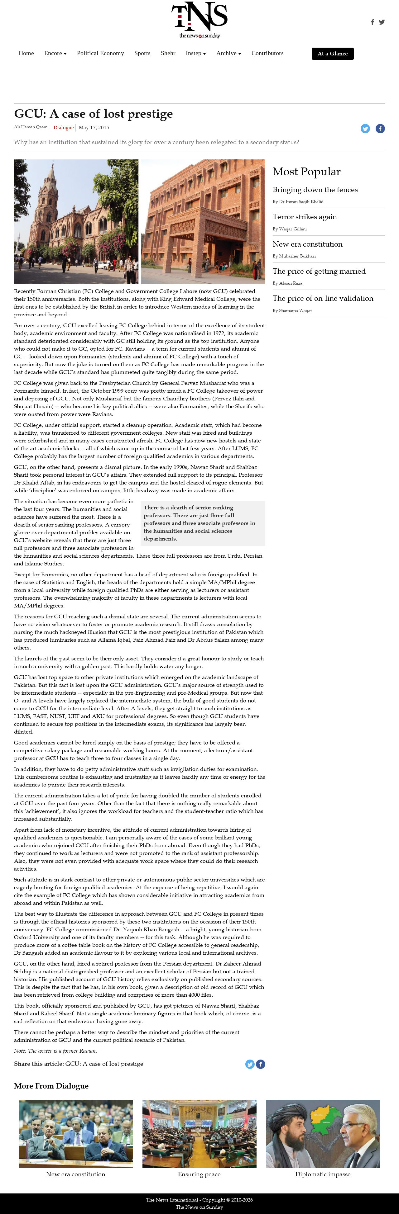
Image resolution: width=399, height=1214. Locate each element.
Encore (53, 53)
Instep (193, 53)
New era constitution (308, 244)
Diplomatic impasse (323, 1174)
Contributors (268, 53)
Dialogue (64, 127)
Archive (226, 53)
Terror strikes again (305, 216)
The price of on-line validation (323, 298)
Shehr (168, 53)
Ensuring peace (199, 1174)
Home (26, 53)
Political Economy (100, 53)
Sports (142, 53)
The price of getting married (319, 271)
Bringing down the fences (315, 189)
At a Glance (333, 53)
